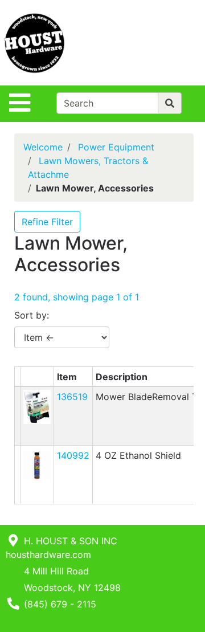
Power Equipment (116, 147)
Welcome (43, 147)
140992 (73, 455)
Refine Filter (47, 221)
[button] (37, 406)
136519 (72, 396)
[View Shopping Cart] (160, 42)
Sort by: (31, 315)
